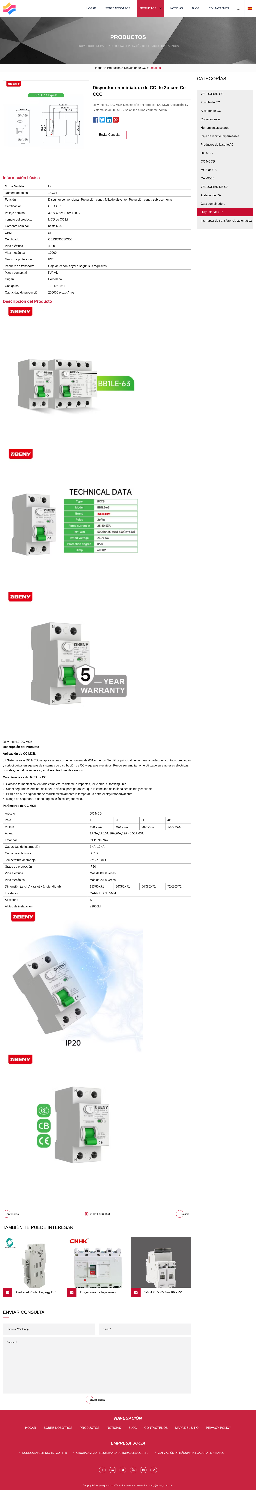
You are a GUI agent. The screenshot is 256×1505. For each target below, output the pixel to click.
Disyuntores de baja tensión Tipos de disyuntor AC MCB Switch (98, 1294)
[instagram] (143, 1470)
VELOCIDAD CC (212, 94)
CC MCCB (208, 161)
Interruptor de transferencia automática (226, 220)
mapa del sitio (186, 1427)
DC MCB (207, 153)
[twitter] (123, 1470)
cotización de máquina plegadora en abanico (191, 1452)
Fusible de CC (210, 102)
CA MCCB (208, 178)
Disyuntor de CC (135, 67)
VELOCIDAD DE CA (214, 186)
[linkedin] (112, 1470)
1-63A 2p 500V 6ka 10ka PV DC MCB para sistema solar (165, 1294)
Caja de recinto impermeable (220, 136)
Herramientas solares (215, 127)
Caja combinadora (213, 203)
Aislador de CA (211, 195)
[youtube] (133, 1470)
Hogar (91, 8)
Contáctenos (219, 8)
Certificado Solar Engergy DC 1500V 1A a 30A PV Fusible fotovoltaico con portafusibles (36, 1294)
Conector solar (210, 119)
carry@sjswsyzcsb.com (161, 1485)
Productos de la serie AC (217, 144)
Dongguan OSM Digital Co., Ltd (44, 1452)
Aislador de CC (211, 110)
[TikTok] (153, 1470)
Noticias (176, 8)
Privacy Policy (218, 1427)
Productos (147, 8)
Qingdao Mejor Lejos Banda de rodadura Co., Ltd (112, 1452)
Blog (195, 8)
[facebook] (102, 1470)
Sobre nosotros (117, 8)
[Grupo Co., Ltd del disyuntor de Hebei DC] (9, 8)
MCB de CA (209, 170)
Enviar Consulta (109, 134)
